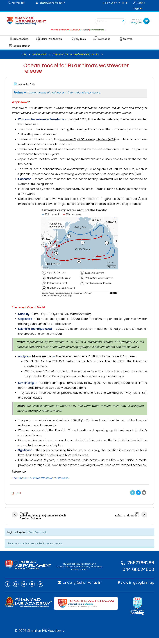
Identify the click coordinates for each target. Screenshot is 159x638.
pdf (17, 493)
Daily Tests (80, 39)
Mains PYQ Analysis (51, 39)
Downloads (104, 39)
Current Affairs (20, 39)
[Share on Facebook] (132, 492)
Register (138, 8)
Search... (101, 21)
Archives (127, 39)
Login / (141, 2)
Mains (78, 29)
